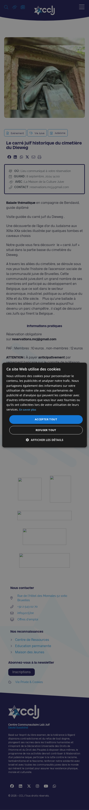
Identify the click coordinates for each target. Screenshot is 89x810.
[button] (44, 439)
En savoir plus (27, 409)
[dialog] (44, 405)
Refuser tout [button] (46, 430)
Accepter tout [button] (46, 419)
